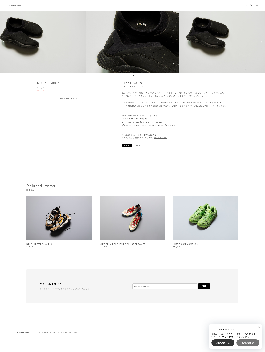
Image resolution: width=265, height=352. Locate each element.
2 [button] (133, 75)
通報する (139, 145)
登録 (204, 286)
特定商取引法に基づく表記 (68, 332)
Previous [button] (4, 42)
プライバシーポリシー (47, 332)
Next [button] (260, 42)
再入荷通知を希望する (69, 98)
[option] (132, 42)
